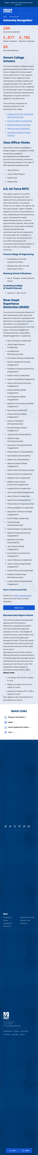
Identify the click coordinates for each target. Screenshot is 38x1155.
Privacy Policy (7, 1034)
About (5, 920)
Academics (7, 923)
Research (7, 926)
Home (5, 17)
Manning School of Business (18, 128)
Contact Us (16, 1031)
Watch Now (19, 608)
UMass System (24, 1031)
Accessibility (15, 1034)
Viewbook (7, 917)
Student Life (25, 920)
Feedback (22, 1034)
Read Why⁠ (18, 4)
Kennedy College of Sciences (19, 125)
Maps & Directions (8, 1031)
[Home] (7, 11)
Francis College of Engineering (19, 121)
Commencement (14, 17)
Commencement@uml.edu (14, 1025)
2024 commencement (23, 595)
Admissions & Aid (27, 917)
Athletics (23, 923)
